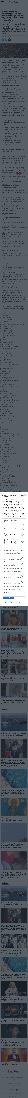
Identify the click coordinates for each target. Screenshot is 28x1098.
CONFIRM (8, 597)
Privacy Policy (22, 602)
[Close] (25, 495)
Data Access (14, 602)
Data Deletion (6, 602)
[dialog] (14, 549)
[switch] (22, 524)
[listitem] (14, 521)
